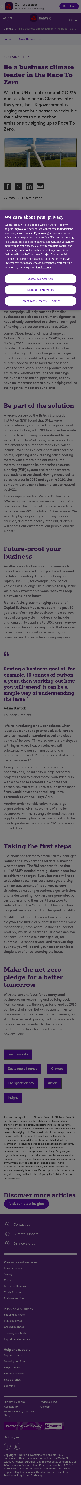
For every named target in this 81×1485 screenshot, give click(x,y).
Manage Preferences (40, 289)
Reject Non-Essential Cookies (40, 300)
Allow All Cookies (40, 278)
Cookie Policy (44, 267)
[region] (40, 260)
